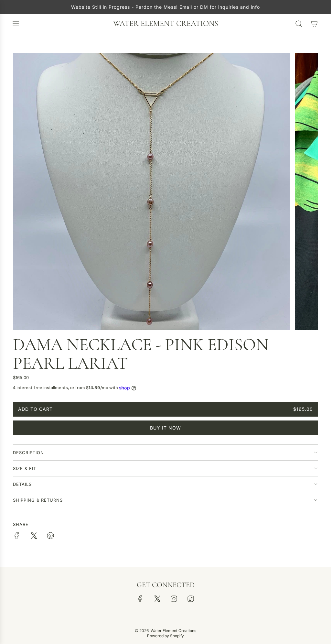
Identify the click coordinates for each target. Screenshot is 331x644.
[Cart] (314, 23)
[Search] (298, 23)
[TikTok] (190, 598)
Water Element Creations (165, 23)
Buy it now (165, 428)
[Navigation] (15, 23)
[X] (157, 598)
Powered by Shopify (165, 635)
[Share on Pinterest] (50, 536)
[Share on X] (33, 536)
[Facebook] (140, 598)
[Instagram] (174, 598)
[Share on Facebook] (17, 536)
